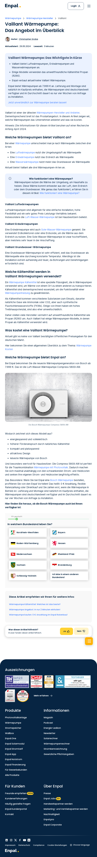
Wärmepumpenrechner (57, 743)
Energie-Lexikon (52, 727)
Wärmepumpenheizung (17, 293)
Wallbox (9, 733)
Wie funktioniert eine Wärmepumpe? (59, 193)
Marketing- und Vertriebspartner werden (66, 809)
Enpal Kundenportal (16, 809)
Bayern (61, 532)
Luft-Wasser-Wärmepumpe (40, 217)
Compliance (38, 845)
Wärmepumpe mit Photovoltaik (51, 467)
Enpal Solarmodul (14, 743)
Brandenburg (65, 565)
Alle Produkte (12, 775)
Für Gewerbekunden (16, 769)
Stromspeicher (13, 727)
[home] (13, 6)
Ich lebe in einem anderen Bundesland (65, 576)
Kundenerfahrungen (16, 798)
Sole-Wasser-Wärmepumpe (56, 229)
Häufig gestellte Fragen (18, 803)
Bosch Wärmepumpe (61, 480)
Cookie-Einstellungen (57, 845)
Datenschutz (24, 845)
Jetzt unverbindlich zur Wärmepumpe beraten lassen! (37, 102)
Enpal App (10, 754)
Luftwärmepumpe (25, 152)
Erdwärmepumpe (24, 157)
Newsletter (49, 733)
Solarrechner (51, 738)
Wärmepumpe (22, 143)
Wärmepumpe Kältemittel (23, 282)
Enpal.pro (49, 819)
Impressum (10, 845)
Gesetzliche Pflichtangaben (59, 754)
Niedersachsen (24, 554)
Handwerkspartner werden (58, 803)
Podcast (48, 722)
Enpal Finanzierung (15, 764)
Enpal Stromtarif (14, 748)
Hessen (61, 543)
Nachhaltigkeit (52, 814)
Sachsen (21, 565)
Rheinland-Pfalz (66, 554)
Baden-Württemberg (27, 543)
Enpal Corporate (53, 824)
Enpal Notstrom (13, 759)
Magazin (48, 717)
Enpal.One (10, 738)
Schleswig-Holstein (26, 575)
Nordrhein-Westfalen (28, 532)
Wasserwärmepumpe (27, 162)
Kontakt (9, 814)
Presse (47, 793)
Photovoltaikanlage (16, 717)
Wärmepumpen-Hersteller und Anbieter (58, 112)
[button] (89, 6)
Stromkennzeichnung (55, 748)
